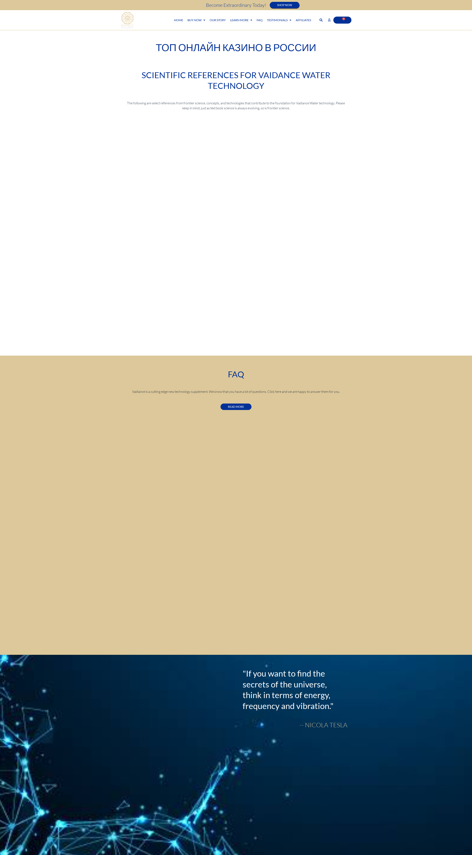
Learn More (239, 20)
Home (178, 20)
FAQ (260, 20)
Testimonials (277, 20)
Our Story (218, 20)
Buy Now (195, 20)
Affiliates (303, 20)
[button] (321, 20)
